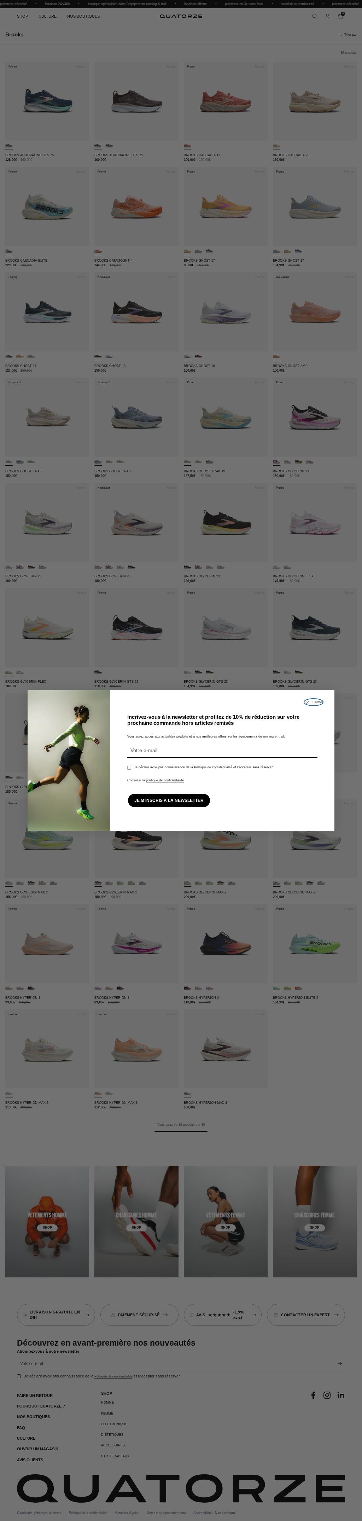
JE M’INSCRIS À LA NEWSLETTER (169, 800)
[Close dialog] (313, 702)
